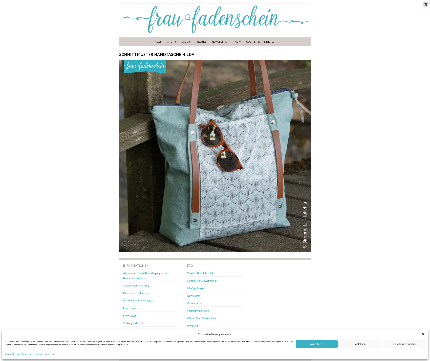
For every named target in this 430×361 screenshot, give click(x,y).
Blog (185, 41)
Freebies (201, 41)
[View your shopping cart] (425, 4)
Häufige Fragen (196, 288)
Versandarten (194, 303)
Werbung (192, 325)
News (158, 41)
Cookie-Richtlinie (12, 354)
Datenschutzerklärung (32, 354)
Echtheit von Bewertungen (138, 300)
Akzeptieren (316, 344)
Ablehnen (360, 344)
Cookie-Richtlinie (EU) (260, 41)
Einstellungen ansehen (404, 344)
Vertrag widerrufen (134, 323)
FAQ (236, 41)
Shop (170, 41)
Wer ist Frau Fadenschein (201, 318)
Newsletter (220, 41)
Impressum (49, 354)
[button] (423, 334)
